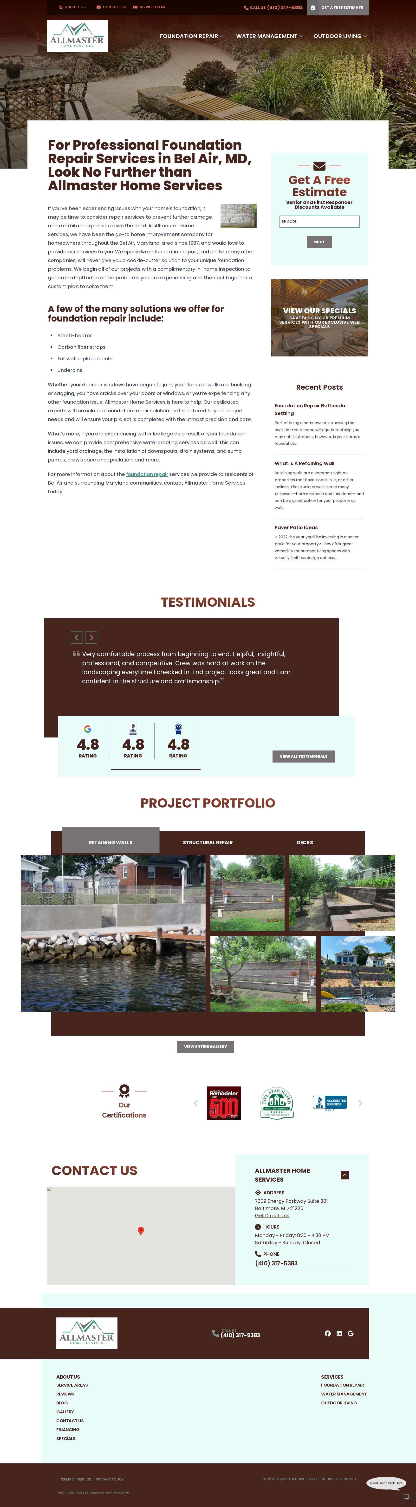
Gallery (65, 1412)
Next (319, 242)
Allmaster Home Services (282, 1175)
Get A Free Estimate (342, 7)
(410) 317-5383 (276, 1263)
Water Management (267, 36)
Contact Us (114, 7)
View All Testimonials (303, 756)
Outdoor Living (338, 36)
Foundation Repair (189, 36)
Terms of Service (75, 1479)
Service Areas (152, 7)
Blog (62, 1403)
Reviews (65, 1394)
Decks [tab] (305, 842)
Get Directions (272, 1215)
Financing (68, 1430)
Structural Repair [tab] (208, 842)
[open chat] (406, 1497)
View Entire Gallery (205, 1046)
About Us (74, 7)
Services (332, 1377)
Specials (65, 1438)
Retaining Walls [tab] (111, 842)
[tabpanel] (208, 933)
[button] (156, 769)
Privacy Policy (110, 1479)
